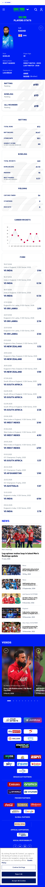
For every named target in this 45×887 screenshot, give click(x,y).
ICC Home (7, 2)
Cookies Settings (19, 867)
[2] (13, 700)
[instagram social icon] (25, 846)
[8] (31, 700)
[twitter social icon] (30, 846)
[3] (16, 700)
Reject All (18, 874)
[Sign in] (41, 9)
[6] (25, 700)
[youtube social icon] (20, 846)
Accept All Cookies (19, 881)
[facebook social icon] (15, 846)
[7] (28, 700)
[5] (22, 700)
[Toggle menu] (4, 9)
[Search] (36, 9)
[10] (37, 700)
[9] (34, 700)
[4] (19, 700)
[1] (9, 700)
